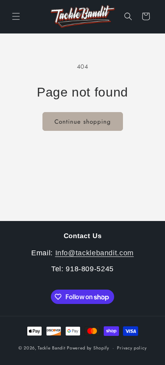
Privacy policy (132, 348)
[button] (16, 16)
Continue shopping (82, 121)
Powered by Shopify (88, 348)
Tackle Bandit (51, 348)
